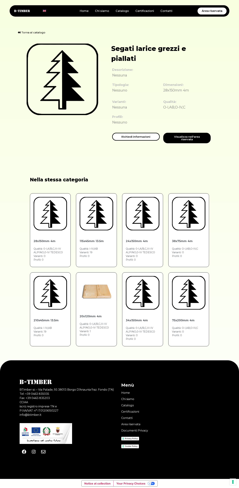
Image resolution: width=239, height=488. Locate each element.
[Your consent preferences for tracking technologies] (233, 482)
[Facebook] (24, 451)
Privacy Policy (131, 438)
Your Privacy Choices (130, 483)
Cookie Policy (131, 446)
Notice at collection (97, 483)
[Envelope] (43, 451)
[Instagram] (33, 451)
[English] (44, 11)
